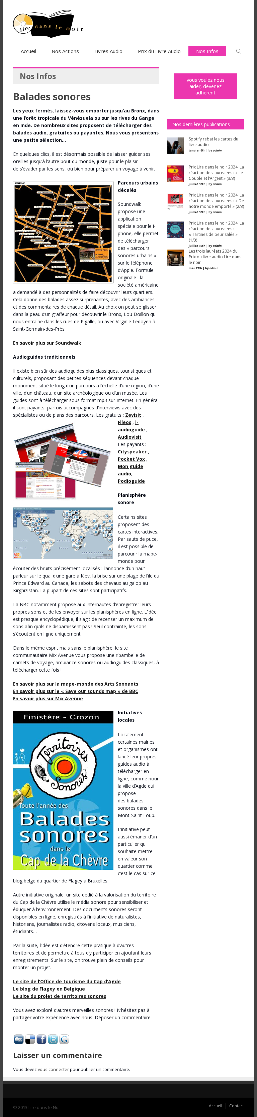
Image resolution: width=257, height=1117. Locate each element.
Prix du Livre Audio (159, 51)
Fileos (124, 422)
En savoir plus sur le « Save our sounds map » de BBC (75, 691)
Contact (236, 1106)
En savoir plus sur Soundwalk (47, 343)
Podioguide (131, 481)
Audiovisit (130, 437)
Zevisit (133, 415)
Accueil (28, 51)
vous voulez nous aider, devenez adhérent (206, 86)
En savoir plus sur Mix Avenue (48, 698)
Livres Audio (108, 51)
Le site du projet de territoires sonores (59, 996)
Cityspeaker (132, 451)
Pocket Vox (131, 459)
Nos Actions (65, 51)
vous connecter (53, 1069)
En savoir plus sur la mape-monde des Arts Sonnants (76, 684)
